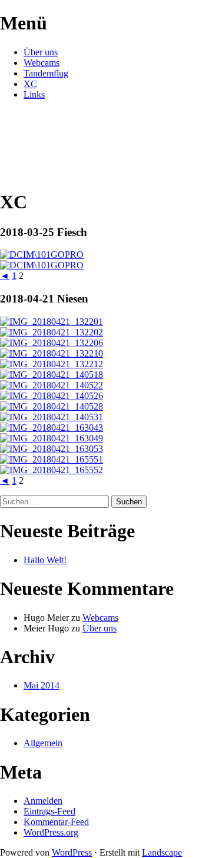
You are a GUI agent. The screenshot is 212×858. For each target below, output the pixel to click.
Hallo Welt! (45, 560)
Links (34, 94)
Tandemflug (46, 73)
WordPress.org (51, 832)
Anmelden (43, 801)
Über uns (41, 52)
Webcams (41, 63)
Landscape (162, 852)
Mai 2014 (41, 685)
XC (30, 84)
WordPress (72, 852)
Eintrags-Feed (49, 811)
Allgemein (43, 743)
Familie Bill (47, 123)
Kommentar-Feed (56, 822)
